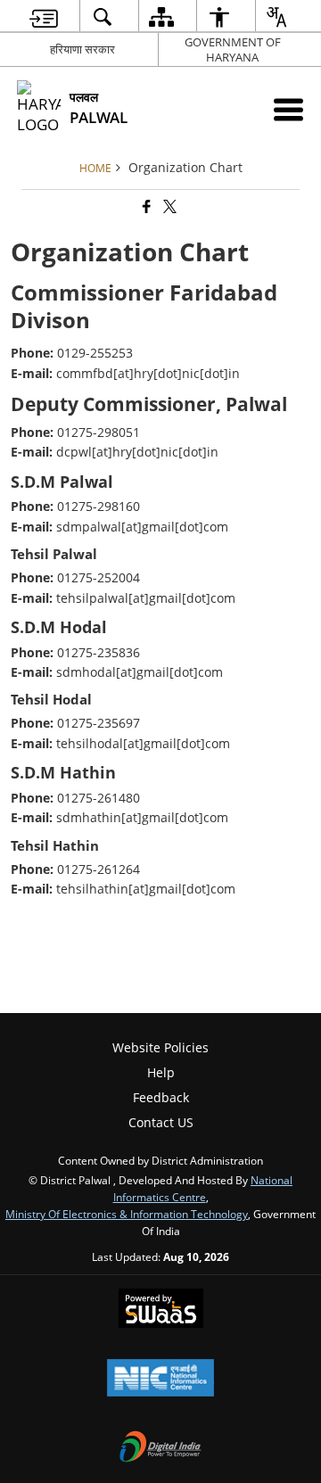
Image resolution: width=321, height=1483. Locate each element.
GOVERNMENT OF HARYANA (233, 49)
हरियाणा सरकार (82, 49)
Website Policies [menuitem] (160, 1047)
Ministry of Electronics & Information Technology (126, 1214)
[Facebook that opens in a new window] (145, 207)
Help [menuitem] (161, 1072)
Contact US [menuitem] (160, 1122)
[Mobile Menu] (288, 109)
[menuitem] (43, 16)
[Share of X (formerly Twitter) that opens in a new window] (168, 207)
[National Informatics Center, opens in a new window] (160, 1379)
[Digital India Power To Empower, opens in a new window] (160, 1448)
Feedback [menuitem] (161, 1097)
